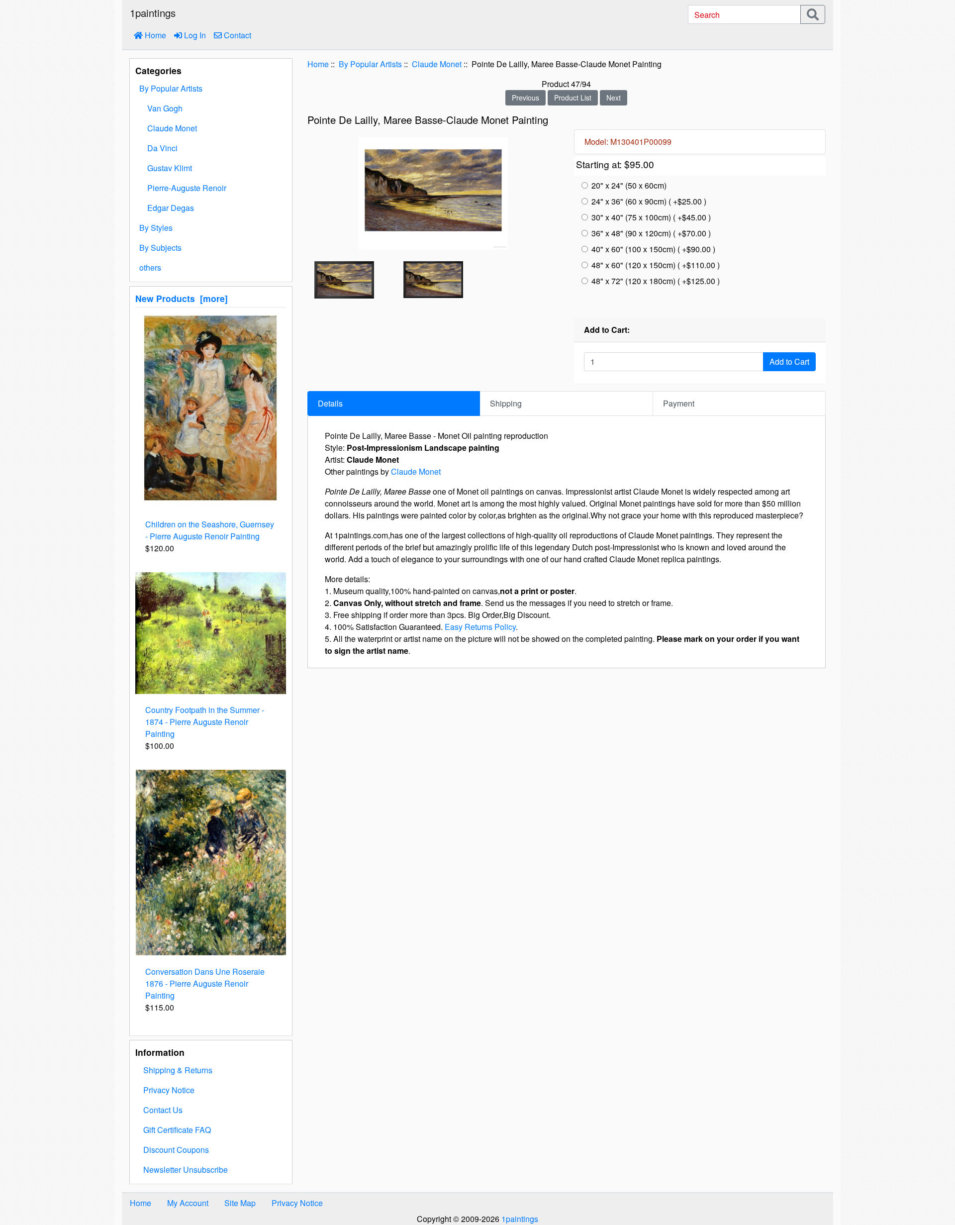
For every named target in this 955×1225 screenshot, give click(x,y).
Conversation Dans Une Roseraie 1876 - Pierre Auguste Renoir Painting (205, 983)
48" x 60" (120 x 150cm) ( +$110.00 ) (655, 265)
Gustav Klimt (169, 168)
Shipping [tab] (506, 403)
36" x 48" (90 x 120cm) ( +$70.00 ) (651, 233)
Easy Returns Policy (480, 626)
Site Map (240, 1203)
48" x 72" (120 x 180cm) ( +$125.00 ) (655, 281)
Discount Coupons (176, 1149)
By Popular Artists (370, 64)
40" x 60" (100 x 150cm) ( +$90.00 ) (653, 249)
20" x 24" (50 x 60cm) (629, 185)
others (150, 267)
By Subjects (160, 247)
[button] (922, 1175)
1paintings (519, 1219)
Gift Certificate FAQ (177, 1129)
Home (154, 35)
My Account (187, 1203)
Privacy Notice (168, 1090)
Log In (194, 35)
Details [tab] (330, 403)
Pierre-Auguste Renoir (186, 188)
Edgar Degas (170, 207)
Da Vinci (162, 148)
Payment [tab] (678, 403)
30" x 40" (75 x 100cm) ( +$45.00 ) (651, 217)
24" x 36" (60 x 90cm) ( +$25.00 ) (648, 201)
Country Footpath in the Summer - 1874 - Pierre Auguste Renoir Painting (204, 721)
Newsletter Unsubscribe (185, 1169)
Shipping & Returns (177, 1070)
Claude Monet (437, 64)
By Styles (156, 227)
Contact (236, 35)
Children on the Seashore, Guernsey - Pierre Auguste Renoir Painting (209, 530)
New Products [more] (181, 298)
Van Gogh (165, 108)
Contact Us (163, 1110)
